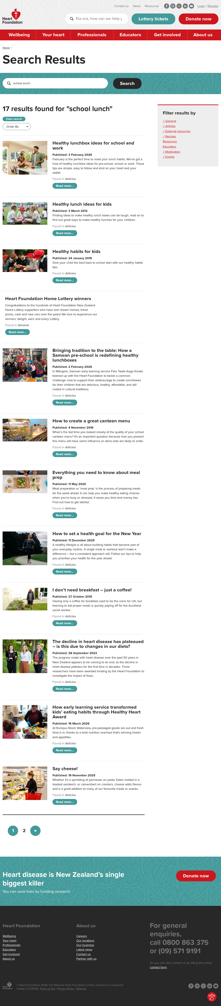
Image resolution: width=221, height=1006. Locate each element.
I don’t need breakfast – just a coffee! (92, 590)
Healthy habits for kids (76, 251)
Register (213, 6)
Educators (130, 35)
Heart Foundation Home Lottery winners (48, 298)
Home (6, 48)
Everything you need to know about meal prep (96, 475)
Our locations (85, 940)
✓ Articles (169, 126)
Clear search (14, 119)
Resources (152, 6)
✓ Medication (171, 152)
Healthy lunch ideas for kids (82, 204)
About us (203, 35)
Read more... (65, 186)
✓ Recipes (169, 136)
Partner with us (86, 959)
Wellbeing (19, 35)
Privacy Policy (65, 988)
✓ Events (168, 157)
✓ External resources (176, 131)
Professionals (92, 35)
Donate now (199, 19)
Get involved (167, 35)
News (137, 6)
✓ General (169, 121)
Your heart (53, 35)
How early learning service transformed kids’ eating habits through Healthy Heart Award (96, 712)
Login (201, 6)
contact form (158, 967)
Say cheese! (65, 769)
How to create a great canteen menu (91, 421)
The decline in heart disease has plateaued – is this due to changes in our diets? (98, 644)
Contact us (121, 6)
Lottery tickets (153, 19)
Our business (85, 945)
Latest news (84, 949)
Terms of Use (47, 988)
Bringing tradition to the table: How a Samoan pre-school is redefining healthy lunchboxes (95, 355)
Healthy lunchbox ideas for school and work (93, 145)
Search (127, 83)
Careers (81, 936)
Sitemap (81, 988)
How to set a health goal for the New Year (96, 533)
